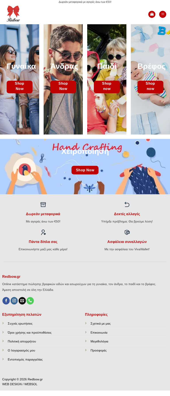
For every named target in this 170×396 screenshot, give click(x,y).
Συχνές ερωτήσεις (20, 323)
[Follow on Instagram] (14, 300)
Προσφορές (99, 350)
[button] (151, 14)
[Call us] (30, 300)
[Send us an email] (22, 300)
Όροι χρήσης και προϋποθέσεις (30, 332)
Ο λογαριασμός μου (21, 350)
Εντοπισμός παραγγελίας (25, 359)
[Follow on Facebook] (6, 300)
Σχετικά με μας (101, 323)
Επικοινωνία (99, 332)
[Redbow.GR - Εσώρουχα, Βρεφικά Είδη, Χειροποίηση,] (18, 14)
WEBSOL (30, 384)
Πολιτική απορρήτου (22, 341)
